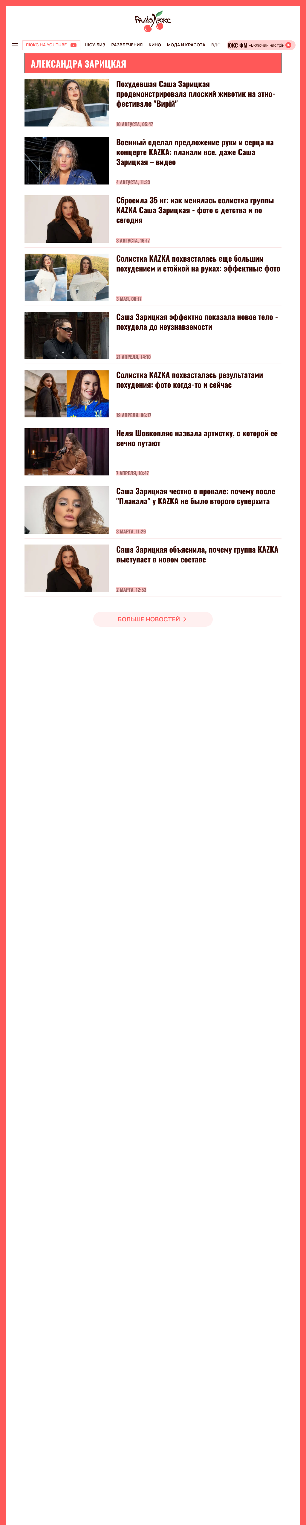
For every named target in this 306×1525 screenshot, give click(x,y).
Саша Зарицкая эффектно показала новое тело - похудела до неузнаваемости (197, 321)
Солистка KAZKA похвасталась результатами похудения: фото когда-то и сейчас (189, 379)
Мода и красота (186, 45)
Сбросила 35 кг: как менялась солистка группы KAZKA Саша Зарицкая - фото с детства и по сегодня (195, 209)
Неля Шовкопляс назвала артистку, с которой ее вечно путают (197, 438)
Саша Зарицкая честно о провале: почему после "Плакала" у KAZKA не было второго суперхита (195, 496)
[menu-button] (15, 45)
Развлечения (127, 45)
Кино (155, 45)
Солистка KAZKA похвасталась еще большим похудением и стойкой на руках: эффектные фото (198, 263)
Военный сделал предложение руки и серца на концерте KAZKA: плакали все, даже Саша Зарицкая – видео (195, 151)
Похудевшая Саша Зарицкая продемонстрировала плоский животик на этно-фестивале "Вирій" (195, 93)
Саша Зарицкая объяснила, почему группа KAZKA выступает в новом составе (197, 554)
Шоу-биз (95, 45)
